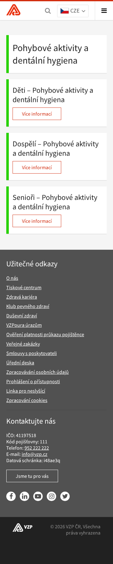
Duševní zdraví (21, 315)
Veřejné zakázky (23, 344)
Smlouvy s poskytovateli (31, 353)
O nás (12, 278)
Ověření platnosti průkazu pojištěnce (45, 334)
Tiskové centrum (23, 287)
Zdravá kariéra (21, 297)
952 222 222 (36, 448)
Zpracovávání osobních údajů (37, 372)
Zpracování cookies (26, 400)
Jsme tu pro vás (32, 476)
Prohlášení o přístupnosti (33, 381)
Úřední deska (20, 362)
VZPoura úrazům (24, 325)
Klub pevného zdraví (27, 306)
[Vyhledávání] (48, 10)
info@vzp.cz (34, 454)
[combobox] (72, 11)
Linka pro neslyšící (25, 391)
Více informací (37, 114)
